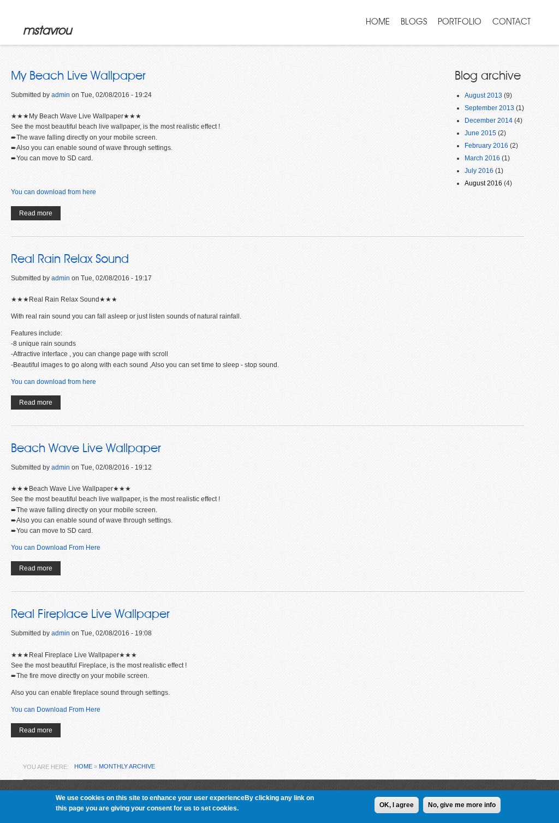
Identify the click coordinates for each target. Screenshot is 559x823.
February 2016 (486, 145)
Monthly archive (127, 766)
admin (60, 95)
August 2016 (483, 183)
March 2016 (482, 158)
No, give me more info (462, 805)
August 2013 (483, 95)
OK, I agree (396, 805)
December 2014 (489, 120)
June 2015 (480, 133)
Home (378, 21)
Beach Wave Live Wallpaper (86, 448)
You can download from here (53, 192)
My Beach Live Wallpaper (78, 76)
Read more (40, 214)
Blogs (414, 21)
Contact (511, 21)
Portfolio (459, 21)
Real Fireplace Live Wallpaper (90, 614)
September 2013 (489, 108)
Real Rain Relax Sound (70, 259)
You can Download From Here (55, 547)
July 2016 (479, 171)
